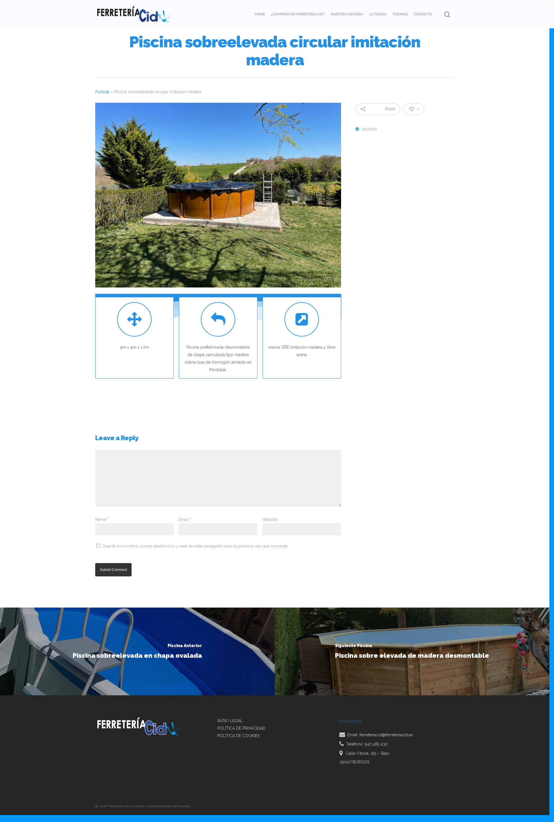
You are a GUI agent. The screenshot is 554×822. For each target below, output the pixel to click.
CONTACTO (423, 14)
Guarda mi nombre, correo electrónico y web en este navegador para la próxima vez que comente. (195, 546)
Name (102, 519)
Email (185, 519)
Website (270, 519)
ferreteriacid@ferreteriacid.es (386, 734)
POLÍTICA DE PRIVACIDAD (241, 728)
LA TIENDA (377, 14)
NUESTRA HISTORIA (347, 14)
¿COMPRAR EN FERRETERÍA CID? (297, 14)
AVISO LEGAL (230, 720)
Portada (102, 91)
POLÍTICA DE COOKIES (238, 735)
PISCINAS (400, 14)
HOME (260, 14)
